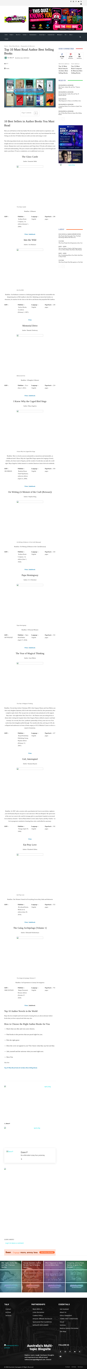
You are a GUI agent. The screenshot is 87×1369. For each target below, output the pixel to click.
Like (62, 54)
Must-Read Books (14, 46)
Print (26, 234)
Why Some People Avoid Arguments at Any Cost (70, 243)
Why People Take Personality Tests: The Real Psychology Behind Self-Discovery (70, 236)
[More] (55, 74)
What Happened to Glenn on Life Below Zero (70, 100)
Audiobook (32, 234)
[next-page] (63, 118)
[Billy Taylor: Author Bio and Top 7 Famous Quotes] (10, 1276)
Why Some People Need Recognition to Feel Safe (71, 262)
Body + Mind (62, 246)
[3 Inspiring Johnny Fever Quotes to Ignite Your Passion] (76, 1276)
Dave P (12, 57)
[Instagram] (73, 1)
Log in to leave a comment (14, 1243)
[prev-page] (60, 118)
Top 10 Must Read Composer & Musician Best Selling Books (76, 69)
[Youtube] (81, 4)
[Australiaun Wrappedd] (13, 1347)
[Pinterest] (76, 1)
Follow (70, 54)
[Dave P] (6, 57)
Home (6, 46)
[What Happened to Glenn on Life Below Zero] (54, 1276)
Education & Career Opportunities (70, 234)
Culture (61, 241)
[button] (80, 37)
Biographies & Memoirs (28, 46)
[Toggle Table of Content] (34, 113)
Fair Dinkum (62, 99)
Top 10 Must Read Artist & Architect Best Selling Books (20, 1068)
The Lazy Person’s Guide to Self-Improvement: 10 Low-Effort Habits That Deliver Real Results (70, 249)
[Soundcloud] (78, 1)
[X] (81, 1)
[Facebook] (71, 1)
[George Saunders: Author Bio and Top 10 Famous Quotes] (32, 1276)
